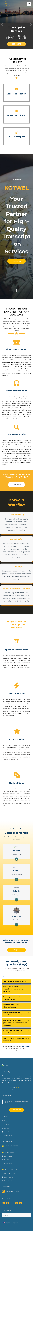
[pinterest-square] (21, 1203)
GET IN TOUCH (16, 1110)
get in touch (26, 1046)
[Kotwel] (6, 3)
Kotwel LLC (19, 1087)
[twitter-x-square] (17, 1203)
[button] (1, 24)
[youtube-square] (12, 1203)
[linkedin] (4, 1203)
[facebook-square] (8, 1203)
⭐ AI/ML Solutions (10, 1146)
